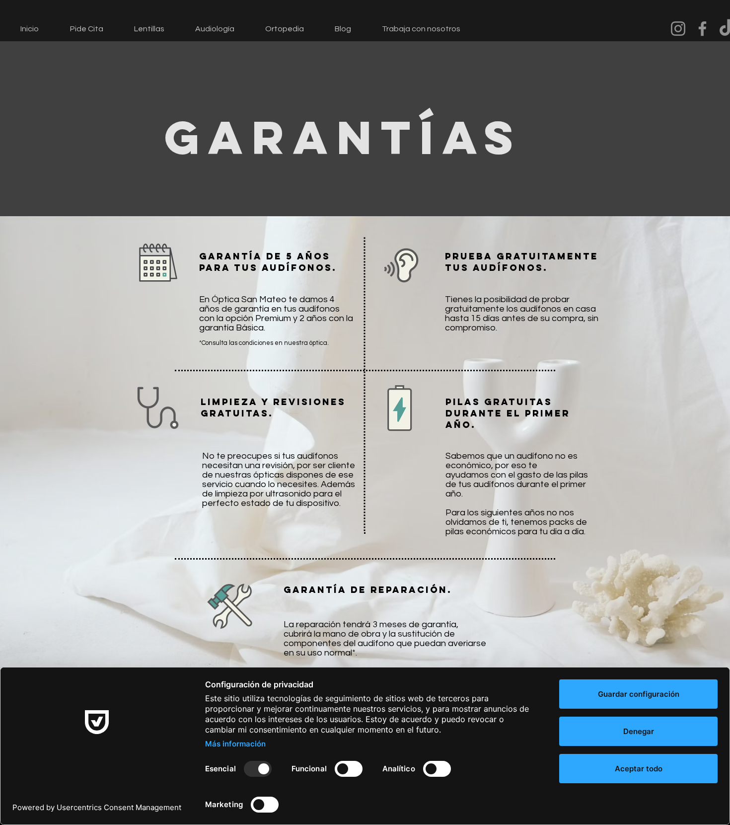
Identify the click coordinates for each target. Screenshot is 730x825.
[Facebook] (702, 28)
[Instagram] (678, 28)
